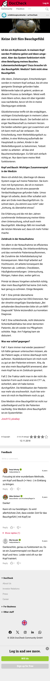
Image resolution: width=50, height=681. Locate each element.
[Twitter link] (17, 632)
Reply (5, 489)
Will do (25, 658)
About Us (7, 583)
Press (5, 594)
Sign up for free (25, 666)
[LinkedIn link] (32, 632)
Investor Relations (11, 588)
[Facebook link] (10, 632)
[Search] (46, 9)
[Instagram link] (25, 632)
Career (6, 599)
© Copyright (5, 437)
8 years (44, 471)
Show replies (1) (12, 533)
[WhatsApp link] (39, 632)
